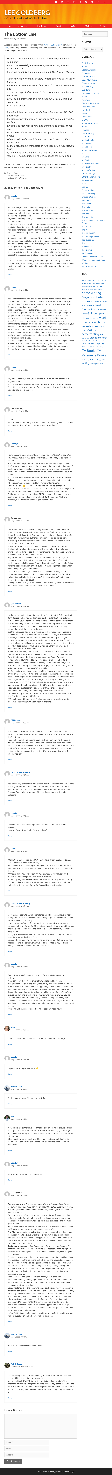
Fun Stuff (86, 110)
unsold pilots (94, 364)
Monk (103, 318)
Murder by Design (89, 150)
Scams (85, 187)
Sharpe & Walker (89, 197)
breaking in (85, 289)
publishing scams (93, 326)
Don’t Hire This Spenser (15, 175)
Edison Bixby (87, 87)
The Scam (86, 226)
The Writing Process (90, 236)
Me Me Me (86, 143)
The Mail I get (93, 343)
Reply (10, 275)
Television (86, 200)
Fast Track (86, 100)
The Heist (86, 207)
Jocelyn (14, 196)
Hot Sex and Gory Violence (17, 178)
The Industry (87, 210)
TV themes (86, 360)
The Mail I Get (88, 217)
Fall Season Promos (90, 93)
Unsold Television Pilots (92, 257)
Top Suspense (88, 240)
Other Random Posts (91, 177)
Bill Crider (100, 283)
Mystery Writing (88, 170)
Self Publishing (88, 194)
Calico (91, 289)
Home (8, 26)
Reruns (85, 183)
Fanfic (84, 97)
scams (91, 329)
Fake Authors (97, 301)
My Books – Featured (91, 163)
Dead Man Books (89, 80)
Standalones (96, 337)
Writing (85, 263)
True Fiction (87, 247)
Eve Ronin (86, 90)
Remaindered (88, 180)
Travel (84, 243)
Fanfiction (104, 301)
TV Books (89, 351)
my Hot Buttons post (53, 45)
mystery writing (92, 322)
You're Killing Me (89, 267)
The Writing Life (89, 233)
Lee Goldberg (27, 12)
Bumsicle (86, 73)
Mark (13, 1116)
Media (72, 26)
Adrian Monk (86, 281)
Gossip (85, 113)
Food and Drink (88, 107)
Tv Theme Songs (95, 360)
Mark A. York (16, 1087)
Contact (103, 26)
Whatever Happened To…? (93, 260)
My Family (86, 167)
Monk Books (87, 147)
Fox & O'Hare (88, 305)
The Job (85, 214)
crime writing (91, 293)
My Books (41, 26)
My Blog (88, 26)
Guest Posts (87, 117)
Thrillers (89, 347)
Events (59, 26)
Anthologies (92, 283)
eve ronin (88, 301)
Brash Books (96, 286)
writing (102, 364)
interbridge (69, 1472)
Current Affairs (88, 76)
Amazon (96, 280)
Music (84, 153)
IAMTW (85, 120)
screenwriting (90, 334)
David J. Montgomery (20, 772)
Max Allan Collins (92, 318)
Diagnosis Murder (89, 83)
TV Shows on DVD (90, 253)
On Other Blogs (12, 173)
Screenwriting (88, 190)
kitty (13, 1027)
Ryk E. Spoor (16, 1364)
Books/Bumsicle (89, 70)
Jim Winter (16, 604)
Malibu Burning (88, 140)
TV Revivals (87, 250)
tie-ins (94, 347)
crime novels (98, 289)
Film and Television (90, 103)
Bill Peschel (16, 720)
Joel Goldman (101, 310)
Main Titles (86, 137)
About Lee (22, 26)
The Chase (86, 204)
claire (13, 287)
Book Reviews (88, 63)
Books (84, 66)
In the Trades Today (90, 123)
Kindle (84, 127)
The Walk (86, 230)
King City (86, 130)
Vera (6, 48)
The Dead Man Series (93, 341)
